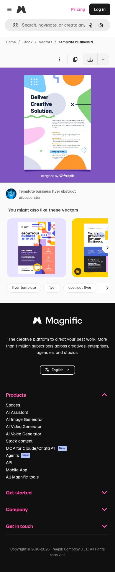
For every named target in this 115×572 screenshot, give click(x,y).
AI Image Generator (24, 419)
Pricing (78, 9)
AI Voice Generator (23, 434)
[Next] (107, 247)
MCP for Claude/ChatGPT (35, 448)
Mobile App (16, 470)
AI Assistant (17, 412)
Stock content (19, 441)
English (57, 370)
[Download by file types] (103, 59)
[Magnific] (57, 322)
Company (17, 509)
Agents (17, 455)
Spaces (13, 405)
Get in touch (19, 526)
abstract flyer (79, 287)
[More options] (59, 59)
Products (16, 395)
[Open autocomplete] (13, 25)
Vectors (45, 42)
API (9, 462)
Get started (19, 492)
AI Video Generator (24, 426)
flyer (52, 287)
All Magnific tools (22, 477)
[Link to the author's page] (11, 195)
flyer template (24, 287)
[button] (57, 370)
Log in (100, 9)
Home (11, 42)
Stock (27, 42)
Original (37, 79)
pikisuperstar (30, 197)
